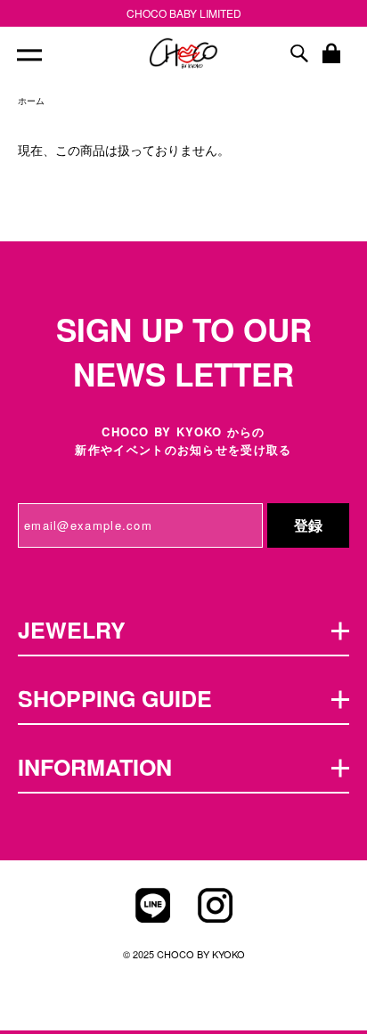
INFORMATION (95, 767)
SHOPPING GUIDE (115, 698)
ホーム (31, 100)
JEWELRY (72, 630)
